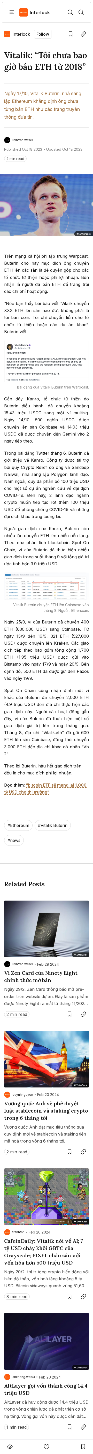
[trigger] (70, 12)
